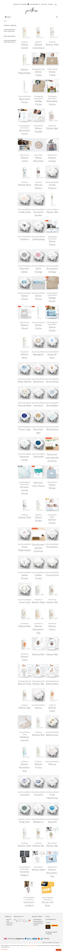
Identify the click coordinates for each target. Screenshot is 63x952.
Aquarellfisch (52, 355)
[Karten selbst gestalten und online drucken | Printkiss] (31, 10)
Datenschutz (9, 923)
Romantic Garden (38, 212)
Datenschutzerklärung (32, 945)
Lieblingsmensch (24, 736)
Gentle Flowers (52, 185)
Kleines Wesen (38, 185)
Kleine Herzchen (38, 158)
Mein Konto (44, 4)
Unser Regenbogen (24, 547)
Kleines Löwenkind (38, 45)
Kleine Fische (52, 241)
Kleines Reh (38, 654)
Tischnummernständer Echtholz (52, 457)
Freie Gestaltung (52, 795)
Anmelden (50, 4)
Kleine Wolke (52, 485)
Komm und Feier (47, 901)
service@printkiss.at (35, 4)
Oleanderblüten (24, 269)
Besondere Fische (24, 99)
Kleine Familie (38, 129)
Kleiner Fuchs (52, 626)
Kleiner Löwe (25, 657)
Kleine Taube (38, 72)
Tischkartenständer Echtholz (38, 548)
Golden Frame (38, 575)
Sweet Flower (24, 575)
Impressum (9, 925)
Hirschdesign (38, 430)
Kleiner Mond (24, 325)
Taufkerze (36, 925)
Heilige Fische (38, 100)
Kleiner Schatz (52, 519)
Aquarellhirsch (24, 457)
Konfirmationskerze (38, 923)
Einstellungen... (5, 949)
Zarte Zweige (38, 269)
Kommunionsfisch (29, 901)
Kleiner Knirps (52, 158)
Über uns (8, 919)
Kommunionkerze (38, 921)
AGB (7, 921)
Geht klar (58, 950)
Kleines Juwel (24, 158)
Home (5, 21)
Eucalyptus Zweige (52, 269)
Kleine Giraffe (24, 45)
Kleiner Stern (24, 355)
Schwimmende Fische (24, 488)
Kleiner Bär (52, 654)
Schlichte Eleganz (24, 871)
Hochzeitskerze (37, 919)
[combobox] (56, 17)
